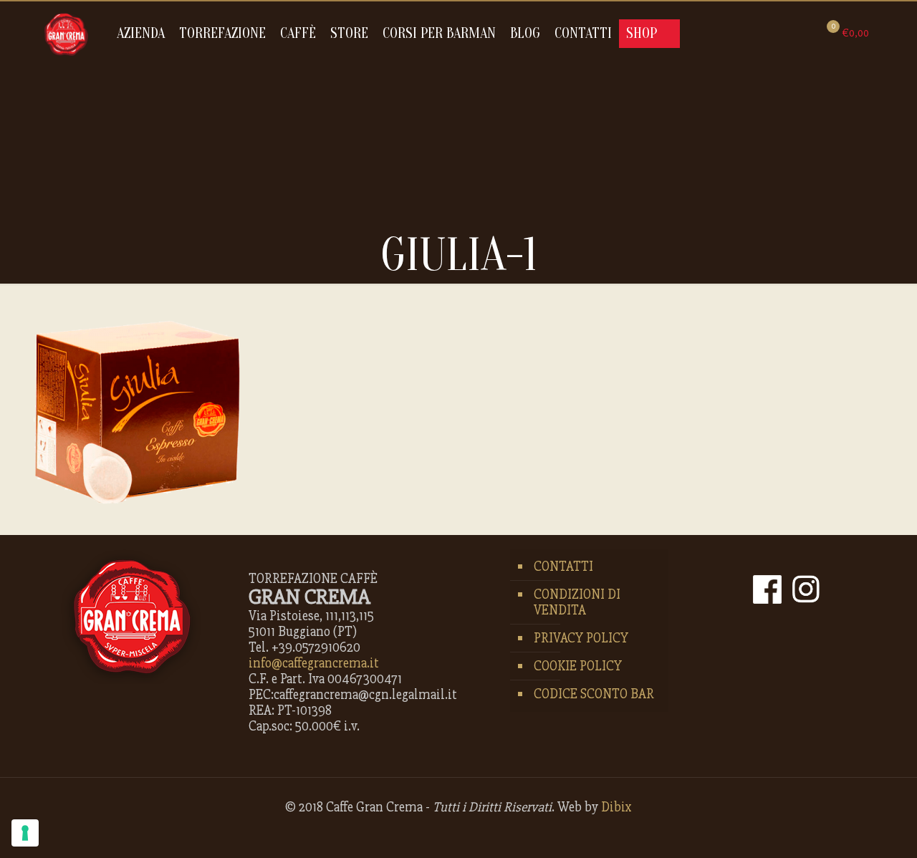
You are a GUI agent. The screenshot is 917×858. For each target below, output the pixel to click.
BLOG (525, 33)
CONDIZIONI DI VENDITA (577, 602)
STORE (349, 33)
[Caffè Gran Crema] (66, 33)
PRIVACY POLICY (581, 638)
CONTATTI (583, 33)
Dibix (616, 807)
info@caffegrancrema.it (314, 663)
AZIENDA (141, 33)
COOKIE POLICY (578, 666)
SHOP (641, 33)
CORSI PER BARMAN (439, 33)
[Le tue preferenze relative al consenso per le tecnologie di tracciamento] (25, 833)
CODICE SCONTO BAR (594, 694)
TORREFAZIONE (222, 33)
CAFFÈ (298, 33)
